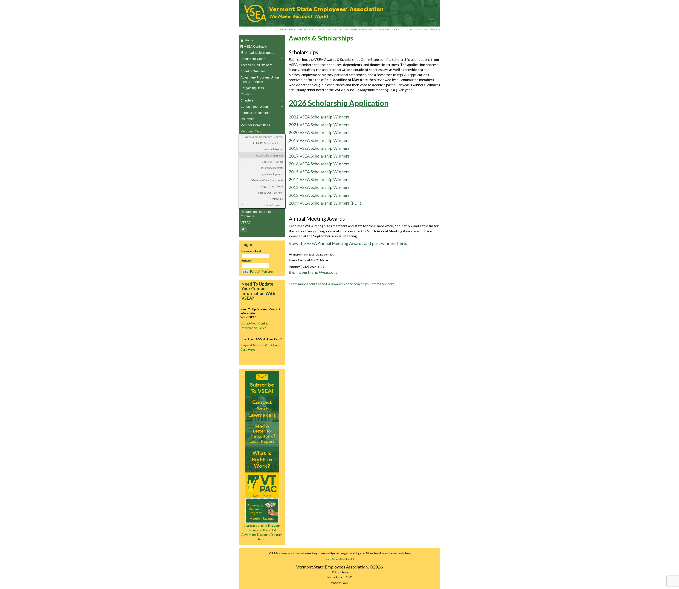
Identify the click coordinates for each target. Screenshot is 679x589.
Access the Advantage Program (264, 136)
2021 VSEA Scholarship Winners (319, 124)
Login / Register (431, 29)
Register (267, 271)
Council (245, 94)
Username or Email (251, 251)
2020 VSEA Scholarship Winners (319, 132)
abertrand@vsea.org (318, 272)
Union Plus (277, 198)
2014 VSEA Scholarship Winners (319, 179)
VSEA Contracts (255, 46)
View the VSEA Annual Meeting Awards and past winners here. (348, 243)
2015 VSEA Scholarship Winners (319, 171)
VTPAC (245, 222)
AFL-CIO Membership (266, 143)
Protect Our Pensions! (270, 192)
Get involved (413, 29)
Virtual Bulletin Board (259, 52)
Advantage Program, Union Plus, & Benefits (259, 80)
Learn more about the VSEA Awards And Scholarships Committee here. (342, 284)
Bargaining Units (252, 88)
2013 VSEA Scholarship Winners (319, 187)
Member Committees (255, 125)
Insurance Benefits (272, 167)
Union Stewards (273, 205)
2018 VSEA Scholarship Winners (319, 148)
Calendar (332, 29)
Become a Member (285, 29)
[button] (243, 229)
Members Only (250, 131)
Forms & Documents (254, 113)
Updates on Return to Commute (255, 214)
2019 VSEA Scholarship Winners (319, 140)
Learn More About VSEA (340, 559)
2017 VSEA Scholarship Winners (319, 155)
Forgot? (255, 271)
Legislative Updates (271, 174)
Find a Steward (348, 29)
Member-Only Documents (267, 180)
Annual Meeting (273, 149)
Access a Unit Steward (256, 65)
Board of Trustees (272, 161)
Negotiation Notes (271, 186)
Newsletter (366, 29)
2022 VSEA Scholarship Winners (319, 116)
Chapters (246, 100)
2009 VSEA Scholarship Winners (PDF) (325, 202)
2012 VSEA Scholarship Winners (319, 195)
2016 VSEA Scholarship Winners (319, 163)
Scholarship (382, 29)
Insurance (397, 29)
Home (249, 40)
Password (246, 260)
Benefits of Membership (311, 29)
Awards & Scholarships (269, 155)
